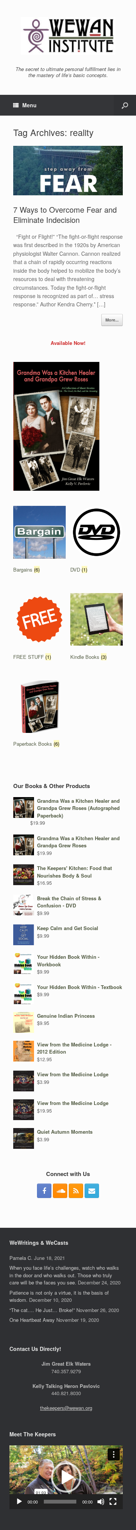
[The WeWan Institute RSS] (76, 1191)
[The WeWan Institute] (68, 36)
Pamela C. (20, 1257)
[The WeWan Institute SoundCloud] (60, 1191)
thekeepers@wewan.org (66, 1407)
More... (112, 320)
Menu (29, 105)
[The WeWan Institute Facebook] (44, 1191)
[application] (66, 1477)
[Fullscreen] (113, 1501)
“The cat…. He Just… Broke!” (42, 1310)
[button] (66, 1477)
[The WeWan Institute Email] (92, 1191)
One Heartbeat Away (32, 1319)
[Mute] (101, 1501)
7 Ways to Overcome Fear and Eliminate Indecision (65, 214)
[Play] (19, 1501)
